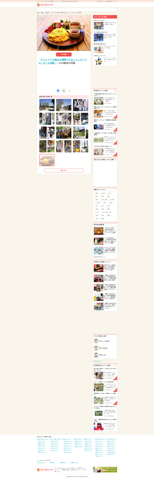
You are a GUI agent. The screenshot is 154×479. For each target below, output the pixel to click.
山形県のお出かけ (42, 450)
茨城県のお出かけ (68, 452)
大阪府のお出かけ (88, 441)
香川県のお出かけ (99, 454)
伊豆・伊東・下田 (107, 212)
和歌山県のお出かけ (89, 448)
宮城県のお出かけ (42, 443)
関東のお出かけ (67, 439)
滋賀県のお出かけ (88, 450)
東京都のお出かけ (68, 441)
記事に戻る (64, 170)
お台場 (112, 199)
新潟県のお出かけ (55, 445)
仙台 (110, 193)
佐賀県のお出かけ (111, 443)
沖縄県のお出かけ (111, 454)
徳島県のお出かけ (99, 456)
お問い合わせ (41, 462)
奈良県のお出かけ (88, 446)
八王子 (97, 212)
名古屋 (103, 193)
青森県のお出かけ (42, 445)
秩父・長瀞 (104, 199)
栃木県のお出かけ (68, 450)
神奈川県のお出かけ (68, 443)
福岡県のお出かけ (111, 441)
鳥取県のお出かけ (99, 446)
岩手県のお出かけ (42, 446)
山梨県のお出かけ (55, 443)
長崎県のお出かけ (111, 445)
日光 (105, 202)
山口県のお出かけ (99, 445)
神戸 (97, 196)
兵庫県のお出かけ (88, 445)
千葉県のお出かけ (68, 445)
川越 (97, 215)
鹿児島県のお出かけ (111, 452)
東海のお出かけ (78, 439)
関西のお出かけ (88, 439)
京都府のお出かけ (88, 443)
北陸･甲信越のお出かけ (56, 439)
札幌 (111, 202)
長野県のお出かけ (55, 441)
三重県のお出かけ (78, 445)
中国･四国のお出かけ (99, 439)
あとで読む (99, 1)
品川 (103, 206)
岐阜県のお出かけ (78, 443)
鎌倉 (108, 209)
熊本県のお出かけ (111, 446)
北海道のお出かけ (42, 441)
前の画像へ (64, 54)
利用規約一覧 (74, 462)
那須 (108, 196)
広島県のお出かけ (99, 441)
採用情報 (62, 462)
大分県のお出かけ (111, 448)
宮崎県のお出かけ (111, 450)
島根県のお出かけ (99, 448)
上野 (108, 206)
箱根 (103, 209)
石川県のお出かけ (55, 446)
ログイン (115, 1)
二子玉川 (98, 202)
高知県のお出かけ (99, 452)
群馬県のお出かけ (68, 448)
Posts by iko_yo (97, 361)
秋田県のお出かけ (42, 448)
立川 (97, 206)
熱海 (97, 209)
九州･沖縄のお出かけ (111, 439)
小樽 (97, 218)
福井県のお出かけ (55, 450)
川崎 (97, 199)
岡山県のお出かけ (99, 443)
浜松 (103, 215)
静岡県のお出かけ (78, 446)
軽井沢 (109, 215)
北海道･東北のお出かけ (43, 439)
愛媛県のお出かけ (99, 450)
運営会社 (52, 462)
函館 (103, 218)
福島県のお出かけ (42, 452)
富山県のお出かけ (55, 448)
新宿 (103, 196)
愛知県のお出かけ (78, 441)
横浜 (97, 193)
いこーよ (41, 1)
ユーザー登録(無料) (107, 1)
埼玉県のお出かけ (68, 446)
